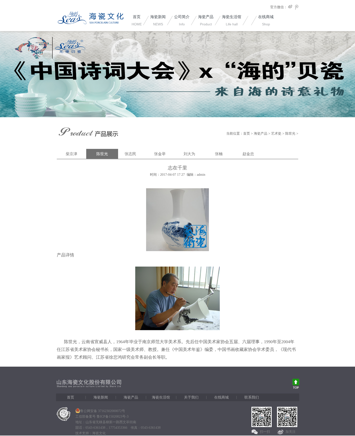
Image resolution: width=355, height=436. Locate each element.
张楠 (219, 154)
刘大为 (189, 154)
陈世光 (290, 133)
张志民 (130, 154)
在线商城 (221, 397)
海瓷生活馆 (161, 397)
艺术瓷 (276, 133)
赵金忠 (248, 154)
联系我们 (251, 397)
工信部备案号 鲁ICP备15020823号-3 (101, 416)
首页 (246, 133)
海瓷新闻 (100, 397)
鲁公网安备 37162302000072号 (102, 411)
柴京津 (71, 154)
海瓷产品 (260, 133)
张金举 (160, 154)
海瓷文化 (99, 433)
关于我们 (191, 397)
